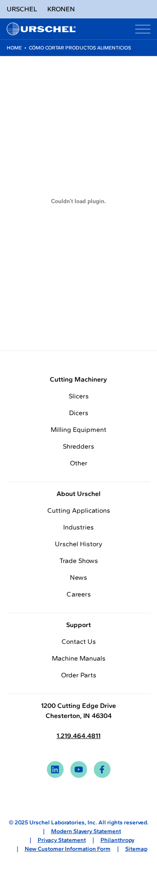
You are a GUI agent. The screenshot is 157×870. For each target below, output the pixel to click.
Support (78, 625)
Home (14, 48)
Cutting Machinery (78, 379)
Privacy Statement (62, 840)
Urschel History (78, 544)
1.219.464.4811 (78, 736)
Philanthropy (117, 840)
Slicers (79, 396)
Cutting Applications (78, 510)
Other (79, 463)
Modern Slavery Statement (86, 831)
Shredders (78, 446)
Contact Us (79, 641)
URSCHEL (22, 9)
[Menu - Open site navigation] (142, 29)
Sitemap (136, 848)
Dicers (78, 413)
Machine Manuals (79, 658)
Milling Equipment (78, 430)
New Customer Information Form (68, 848)
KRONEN (61, 9)
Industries (78, 527)
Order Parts (78, 675)
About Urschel (78, 494)
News (78, 577)
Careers (79, 594)
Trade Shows (78, 561)
